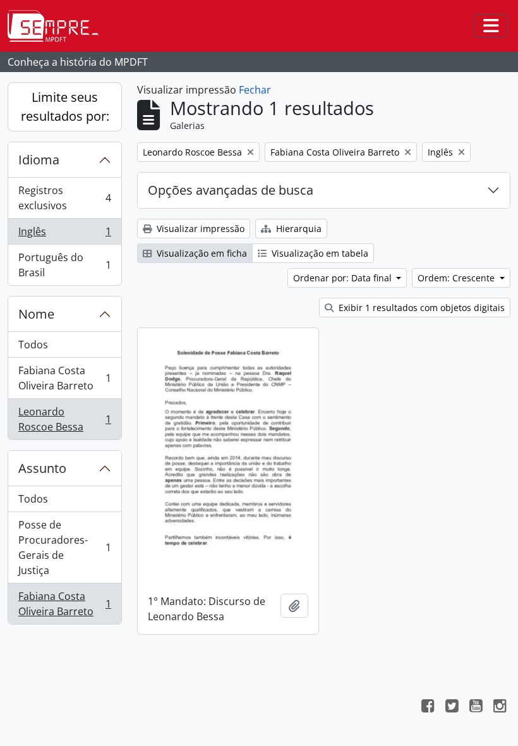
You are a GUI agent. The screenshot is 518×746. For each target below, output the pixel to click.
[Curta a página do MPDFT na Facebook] (427, 707)
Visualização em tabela (318, 253)
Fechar (255, 90)
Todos (33, 345)
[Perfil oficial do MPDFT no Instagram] (499, 707)
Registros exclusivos (64, 197)
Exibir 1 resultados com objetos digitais (420, 308)
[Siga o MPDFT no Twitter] (451, 707)
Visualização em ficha (200, 253)
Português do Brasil (64, 264)
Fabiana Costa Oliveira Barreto (64, 378)
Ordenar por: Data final (343, 278)
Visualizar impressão (199, 229)
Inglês (64, 234)
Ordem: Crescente (457, 278)
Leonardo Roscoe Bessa (64, 419)
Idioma (38, 159)
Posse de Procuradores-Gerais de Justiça (64, 547)
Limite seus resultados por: (65, 107)
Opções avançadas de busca (230, 190)
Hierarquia (298, 229)
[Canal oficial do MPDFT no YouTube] (475, 707)
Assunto (42, 468)
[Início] (58, 26)
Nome (36, 313)
